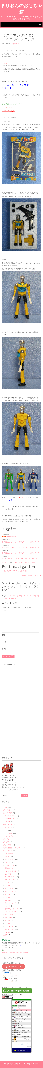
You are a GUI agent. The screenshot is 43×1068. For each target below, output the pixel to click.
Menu (4, 24)
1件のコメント (17, 44)
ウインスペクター (8, 929)
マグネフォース (9, 888)
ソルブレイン (7, 827)
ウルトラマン (7, 824)
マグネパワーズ (9, 865)
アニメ (5, 830)
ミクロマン (18, 562)
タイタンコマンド (10, 891)
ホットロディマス (10, 914)
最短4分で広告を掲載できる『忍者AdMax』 (15, 952)
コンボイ (7, 923)
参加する (29, 1046)
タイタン (5, 562)
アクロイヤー (9, 897)
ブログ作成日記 (8, 853)
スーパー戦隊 (7, 813)
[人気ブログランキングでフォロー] (17, 990)
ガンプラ (6, 842)
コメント (5, 610)
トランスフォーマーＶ (12, 912)
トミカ (5, 807)
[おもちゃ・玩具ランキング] (7, 997)
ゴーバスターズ (8, 810)
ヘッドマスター (9, 926)
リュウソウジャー (10, 816)
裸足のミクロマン (10, 868)
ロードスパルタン (10, 877)
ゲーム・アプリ (8, 836)
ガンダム (6, 839)
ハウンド (7, 906)
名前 (3, 635)
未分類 (5, 935)
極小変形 (7, 920)
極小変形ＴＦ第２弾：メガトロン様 (14, 571)
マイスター (8, 917)
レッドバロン (7, 850)
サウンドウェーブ (10, 903)
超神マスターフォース (12, 909)
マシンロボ (6, 932)
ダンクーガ (6, 821)
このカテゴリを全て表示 (22, 1044)
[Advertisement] (13, 688)
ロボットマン (9, 885)
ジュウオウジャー (10, 819)
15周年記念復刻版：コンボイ (30, 575)
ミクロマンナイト (10, 874)
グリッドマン (7, 845)
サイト (4, 649)
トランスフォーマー (9, 900)
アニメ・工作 (7, 833)
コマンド (7, 862)
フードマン (8, 894)
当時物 (33, 562)
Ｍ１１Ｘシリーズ (10, 871)
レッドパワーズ (9, 859)
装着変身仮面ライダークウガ (12, 848)
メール (4, 642)
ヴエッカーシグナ (10, 880)
